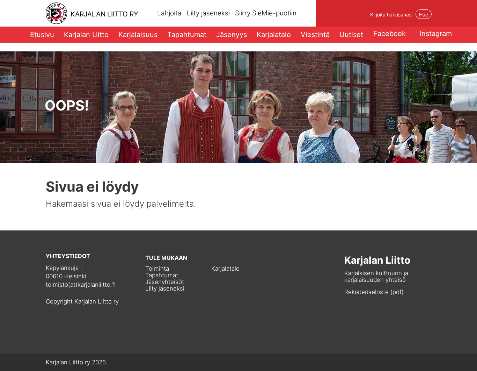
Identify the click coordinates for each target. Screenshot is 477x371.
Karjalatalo (274, 34)
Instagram (436, 33)
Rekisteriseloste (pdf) (374, 291)
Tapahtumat (186, 34)
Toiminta (157, 268)
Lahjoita (169, 13)
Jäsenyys (231, 34)
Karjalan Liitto (86, 34)
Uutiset (351, 34)
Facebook (389, 33)
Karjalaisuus (137, 34)
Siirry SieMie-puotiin (265, 13)
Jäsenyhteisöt (164, 282)
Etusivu (42, 34)
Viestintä (315, 34)
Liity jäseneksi (208, 13)
